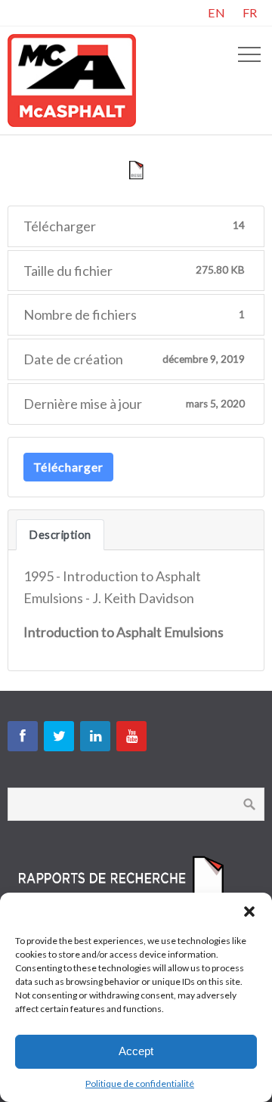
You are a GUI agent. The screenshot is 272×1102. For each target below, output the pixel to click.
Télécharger (68, 467)
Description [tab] (60, 534)
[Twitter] (59, 736)
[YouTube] (131, 736)
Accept (136, 1051)
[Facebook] (23, 736)
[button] (249, 911)
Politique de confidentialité (139, 1083)
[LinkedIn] (95, 736)
